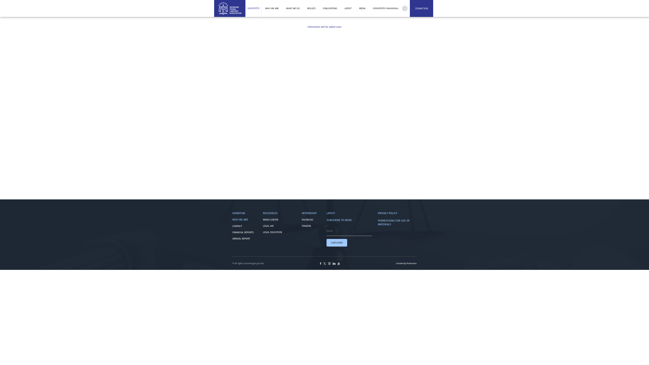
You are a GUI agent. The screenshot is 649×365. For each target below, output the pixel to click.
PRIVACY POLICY (387, 213)
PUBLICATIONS (330, 8)
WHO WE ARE (272, 8)
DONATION (421, 8)
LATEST (348, 8)
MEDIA (362, 8)
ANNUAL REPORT (241, 238)
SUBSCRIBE (337, 242)
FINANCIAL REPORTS (243, 232)
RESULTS (311, 8)
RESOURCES (270, 213)
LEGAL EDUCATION (272, 232)
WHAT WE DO (293, 8)
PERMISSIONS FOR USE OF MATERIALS (394, 222)
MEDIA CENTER (270, 219)
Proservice (412, 263)
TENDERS (306, 226)
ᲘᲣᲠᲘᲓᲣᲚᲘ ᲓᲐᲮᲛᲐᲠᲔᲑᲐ (385, 8)
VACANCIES (307, 219)
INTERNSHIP (309, 213)
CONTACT (237, 226)
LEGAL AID (268, 226)
